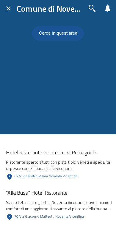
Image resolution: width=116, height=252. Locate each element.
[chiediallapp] (92, 8)
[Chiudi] (8, 8)
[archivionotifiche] (108, 8)
